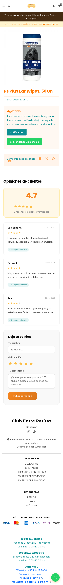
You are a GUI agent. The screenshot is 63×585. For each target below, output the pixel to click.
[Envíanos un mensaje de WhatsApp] (55, 577)
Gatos (31, 501)
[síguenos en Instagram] (29, 431)
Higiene (26, 24)
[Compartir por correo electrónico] (10, 161)
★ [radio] (10, 363)
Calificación (15, 357)
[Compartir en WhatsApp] (53, 158)
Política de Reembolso (31, 476)
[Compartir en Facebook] (40, 158)
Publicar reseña (22, 396)
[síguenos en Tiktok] (34, 431)
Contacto (31, 468)
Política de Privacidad (31, 480)
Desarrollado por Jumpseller (31, 446)
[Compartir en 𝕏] (47, 158)
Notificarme (16, 132)
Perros (17, 24)
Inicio (7, 24)
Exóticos (31, 506)
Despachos (31, 464)
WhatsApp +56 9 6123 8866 (31, 570)
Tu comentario (16, 370)
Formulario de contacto (31, 574)
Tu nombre (14, 343)
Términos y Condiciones (31, 472)
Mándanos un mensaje (26, 141)
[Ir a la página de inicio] (31, 6)
